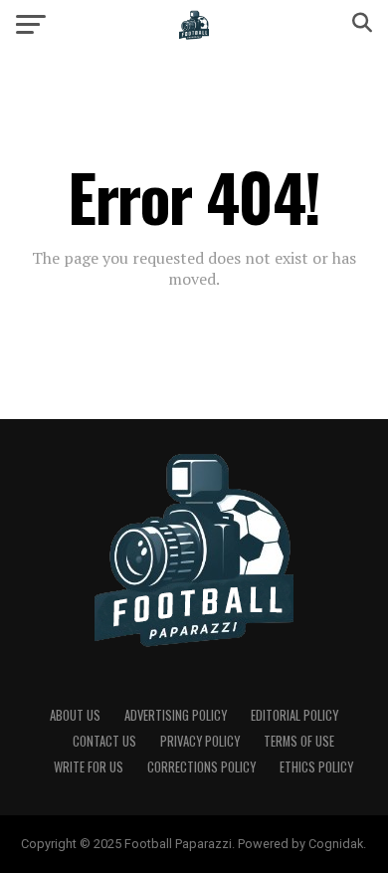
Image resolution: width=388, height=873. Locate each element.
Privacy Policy (200, 741)
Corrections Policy (201, 767)
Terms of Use (299, 741)
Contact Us (104, 741)
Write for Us (88, 767)
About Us (75, 715)
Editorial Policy (294, 715)
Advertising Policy (175, 715)
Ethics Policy (316, 767)
